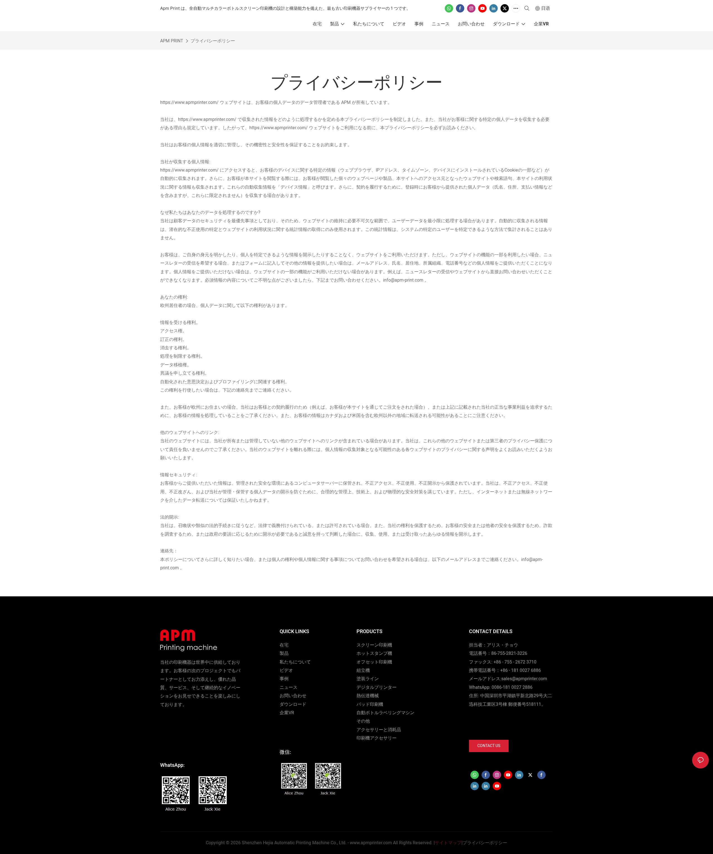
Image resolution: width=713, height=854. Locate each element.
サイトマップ (448, 843)
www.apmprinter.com (371, 843)
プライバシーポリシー (213, 41)
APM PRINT (171, 41)
